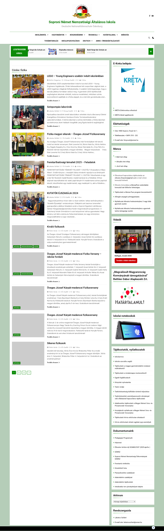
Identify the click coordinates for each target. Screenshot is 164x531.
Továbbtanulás (51, 41)
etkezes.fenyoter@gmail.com (126, 178)
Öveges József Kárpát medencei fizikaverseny (72, 315)
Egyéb (36, 247)
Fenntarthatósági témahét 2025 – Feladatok (71, 162)
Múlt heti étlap (121, 157)
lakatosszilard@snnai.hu (133, 522)
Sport (33, 182)
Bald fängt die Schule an (89, 50)
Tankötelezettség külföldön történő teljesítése (132, 392)
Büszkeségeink (76, 35)
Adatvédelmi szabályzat (123, 477)
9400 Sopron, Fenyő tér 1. (128, 131)
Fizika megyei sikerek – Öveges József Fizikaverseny (76, 134)
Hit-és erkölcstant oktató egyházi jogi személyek (133, 422)
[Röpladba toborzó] (45, 54)
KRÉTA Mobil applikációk (124, 115)
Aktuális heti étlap (123, 162)
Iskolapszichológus (71, 41)
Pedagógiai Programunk (124, 438)
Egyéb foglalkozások (122, 378)
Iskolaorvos (119, 357)
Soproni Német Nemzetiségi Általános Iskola (82, 22)
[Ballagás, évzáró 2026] (133, 239)
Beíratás (125, 35)
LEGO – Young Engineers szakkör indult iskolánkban (75, 76)
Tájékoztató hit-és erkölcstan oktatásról (130, 417)
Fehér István (53, 231)
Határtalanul (109, 35)
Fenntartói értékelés (122, 464)
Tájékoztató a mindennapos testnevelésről (130, 373)
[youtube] (152, 16)
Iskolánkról (40, 35)
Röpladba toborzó (58, 50)
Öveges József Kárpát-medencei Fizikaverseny (72, 287)
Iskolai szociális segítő (123, 361)
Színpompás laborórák (59, 107)
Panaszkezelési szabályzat (125, 473)
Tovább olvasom (52, 100)
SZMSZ (117, 452)
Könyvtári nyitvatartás (123, 382)
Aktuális (17, 96)
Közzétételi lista (121, 468)
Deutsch (86, 41)
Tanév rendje (119, 387)
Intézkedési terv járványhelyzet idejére (129, 487)
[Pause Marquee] (150, 51)
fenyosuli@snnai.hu (131, 140)
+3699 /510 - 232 (131, 135)
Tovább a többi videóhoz (126, 260)
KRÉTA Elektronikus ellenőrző (126, 110)
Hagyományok (58, 35)
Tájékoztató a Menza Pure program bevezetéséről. (133, 192)
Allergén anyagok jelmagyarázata (127, 197)
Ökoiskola (93, 35)
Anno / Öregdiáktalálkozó (107, 41)
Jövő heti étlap (121, 166)
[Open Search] (149, 38)
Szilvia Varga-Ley (55, 80)
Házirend (118, 443)
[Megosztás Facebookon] (153, 527)
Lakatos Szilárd (54, 111)
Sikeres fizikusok (56, 343)
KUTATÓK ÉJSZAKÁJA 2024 (62, 193)
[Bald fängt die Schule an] (73, 51)
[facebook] (149, 16)
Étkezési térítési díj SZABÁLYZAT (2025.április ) (132, 447)
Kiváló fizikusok (55, 226)
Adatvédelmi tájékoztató (124, 482)
